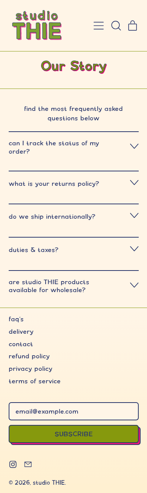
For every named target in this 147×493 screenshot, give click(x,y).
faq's (16, 319)
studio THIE (49, 482)
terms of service (35, 381)
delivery (21, 331)
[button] (116, 26)
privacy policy (30, 368)
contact (21, 344)
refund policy (29, 356)
